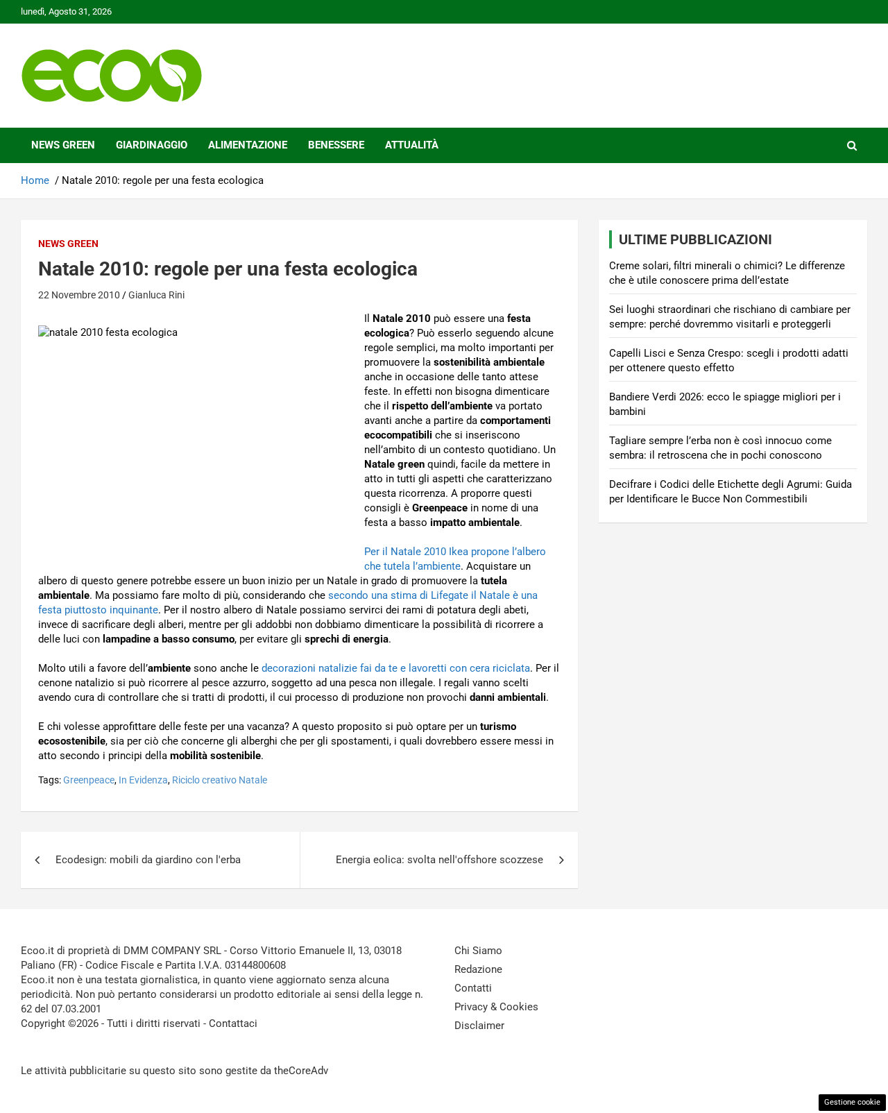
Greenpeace (88, 779)
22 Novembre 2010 (79, 294)
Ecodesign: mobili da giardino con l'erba (148, 859)
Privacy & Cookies (496, 1007)
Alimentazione (247, 145)
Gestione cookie (852, 1102)
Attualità (411, 145)
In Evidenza (143, 779)
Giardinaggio (151, 145)
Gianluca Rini (156, 294)
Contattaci (233, 1023)
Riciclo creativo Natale (219, 779)
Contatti (473, 988)
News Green (63, 145)
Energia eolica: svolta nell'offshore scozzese (439, 859)
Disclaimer (479, 1025)
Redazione (478, 969)
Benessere (336, 145)
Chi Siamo (478, 950)
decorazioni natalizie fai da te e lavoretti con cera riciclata (396, 668)
